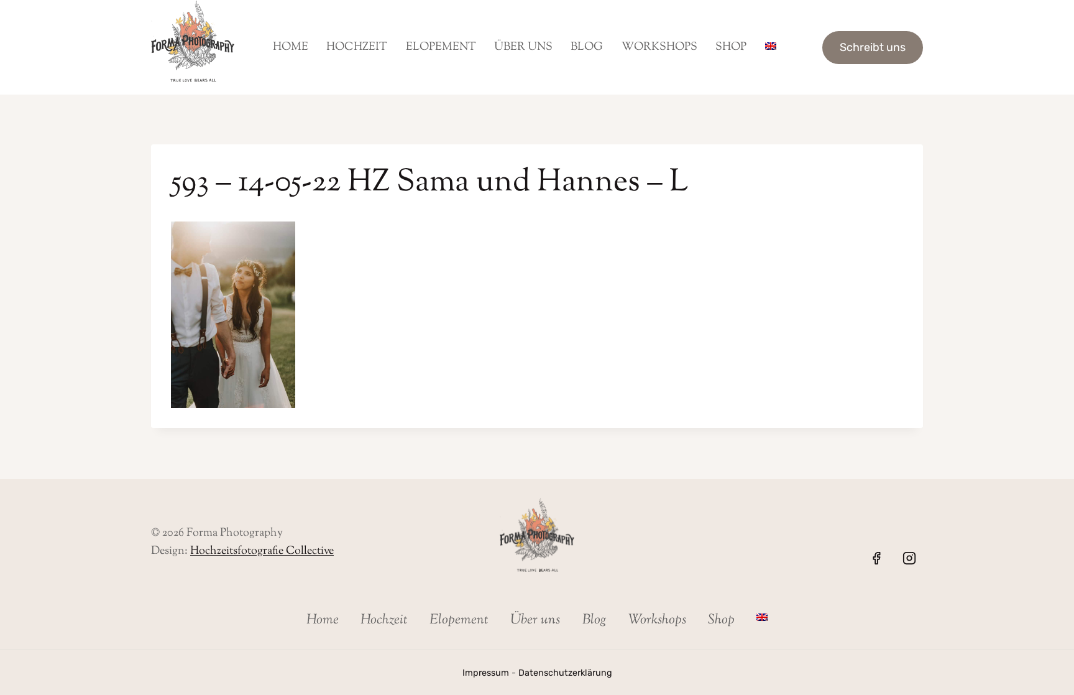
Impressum (485, 673)
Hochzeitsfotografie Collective (262, 551)
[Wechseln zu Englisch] (770, 47)
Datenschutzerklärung (565, 673)
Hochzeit (356, 47)
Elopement (441, 47)
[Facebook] (876, 558)
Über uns (523, 47)
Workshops (659, 47)
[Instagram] (909, 558)
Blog (587, 47)
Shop (730, 47)
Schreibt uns (873, 47)
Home (290, 47)
